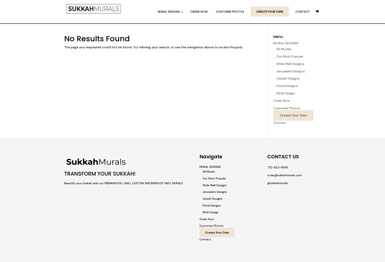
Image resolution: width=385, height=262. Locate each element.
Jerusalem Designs (290, 71)
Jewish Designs (288, 78)
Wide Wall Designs (290, 64)
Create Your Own (269, 12)
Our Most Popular (289, 56)
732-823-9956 (277, 167)
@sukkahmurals (277, 183)
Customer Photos (230, 12)
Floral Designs (287, 86)
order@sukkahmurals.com (284, 175)
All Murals (283, 49)
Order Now (199, 12)
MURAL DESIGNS (169, 12)
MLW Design (285, 93)
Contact (302, 12)
